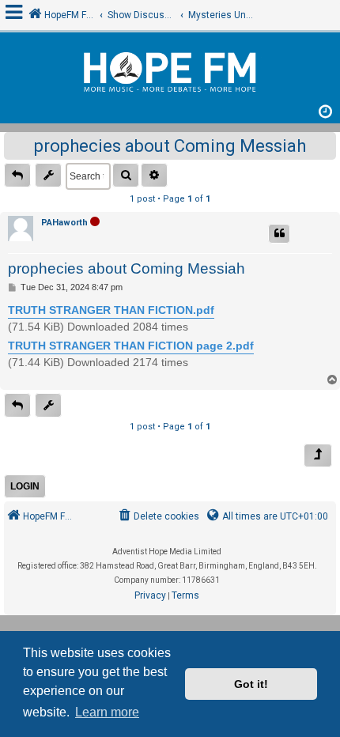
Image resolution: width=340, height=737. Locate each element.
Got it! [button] (251, 684)
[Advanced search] (154, 175)
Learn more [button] (107, 712)
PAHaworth (64, 222)
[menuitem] (157, 516)
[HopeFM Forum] (170, 74)
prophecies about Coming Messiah (170, 146)
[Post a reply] (17, 175)
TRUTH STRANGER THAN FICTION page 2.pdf (131, 345)
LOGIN (25, 486)
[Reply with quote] (279, 234)
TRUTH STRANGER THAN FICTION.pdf (111, 310)
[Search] (125, 175)
